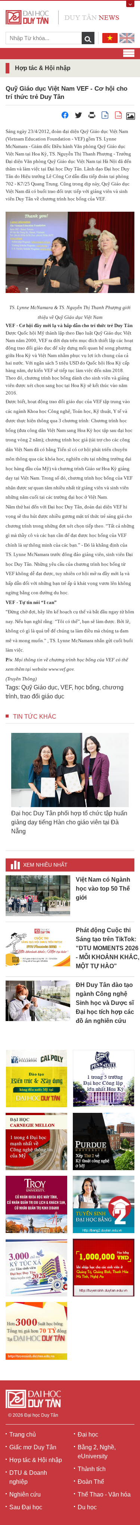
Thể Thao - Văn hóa (104, 1494)
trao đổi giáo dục (42, 696)
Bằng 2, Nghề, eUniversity (97, 1451)
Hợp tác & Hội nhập (35, 1460)
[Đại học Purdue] (103, 1141)
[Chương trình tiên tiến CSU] (36, 1078)
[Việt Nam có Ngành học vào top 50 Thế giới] (38, 895)
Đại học (88, 1434)
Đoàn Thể (91, 1482)
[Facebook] (65, 117)
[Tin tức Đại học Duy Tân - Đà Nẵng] (62, 16)
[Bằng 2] (103, 1204)
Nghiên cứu (25, 1494)
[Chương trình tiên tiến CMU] (36, 1141)
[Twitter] (78, 117)
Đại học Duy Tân (41, 1415)
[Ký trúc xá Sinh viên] (36, 1267)
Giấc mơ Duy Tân (32, 1447)
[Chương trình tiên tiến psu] (103, 1078)
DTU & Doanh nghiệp (28, 1477)
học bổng (87, 687)
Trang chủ (22, 1434)
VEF (66, 687)
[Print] (92, 117)
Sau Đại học (25, 1507)
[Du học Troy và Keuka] (36, 1204)
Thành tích (92, 1469)
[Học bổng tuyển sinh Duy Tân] (36, 1331)
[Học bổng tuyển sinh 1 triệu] (103, 1267)
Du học (87, 1507)
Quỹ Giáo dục (39, 687)
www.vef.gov (61, 669)
